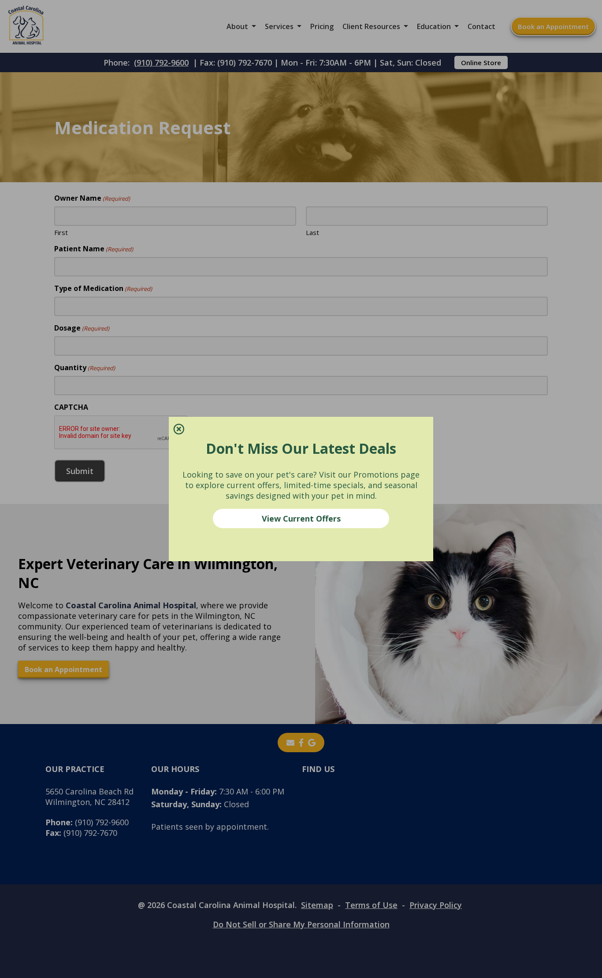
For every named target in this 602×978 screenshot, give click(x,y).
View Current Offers (301, 518)
